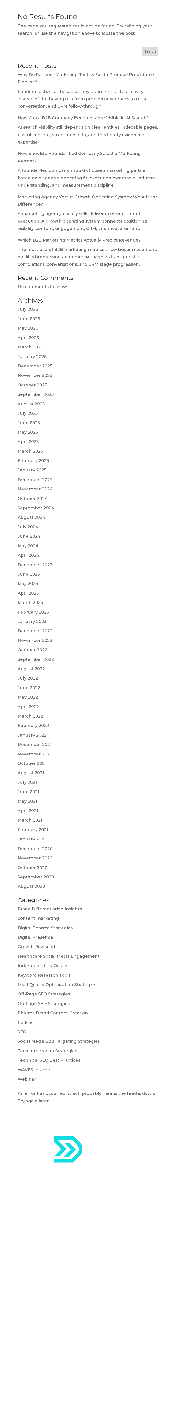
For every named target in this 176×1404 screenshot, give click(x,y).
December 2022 (35, 630)
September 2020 (36, 877)
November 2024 (35, 489)
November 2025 (35, 375)
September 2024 (36, 508)
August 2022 (31, 668)
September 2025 (36, 394)
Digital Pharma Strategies (45, 928)
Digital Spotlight (35, 1314)
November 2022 (35, 640)
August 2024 (31, 517)
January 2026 (32, 356)
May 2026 (28, 328)
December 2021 (35, 744)
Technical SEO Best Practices (49, 1060)
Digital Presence (35, 937)
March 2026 (30, 347)
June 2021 (28, 791)
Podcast (26, 1022)
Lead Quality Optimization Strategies (57, 984)
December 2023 (35, 564)
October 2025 (32, 385)
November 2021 (35, 754)
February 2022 (33, 725)
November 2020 (35, 858)
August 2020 (31, 886)
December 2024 (35, 479)
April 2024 (28, 555)
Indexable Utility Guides (43, 965)
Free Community (36, 1326)
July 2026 (28, 309)
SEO (22, 1031)
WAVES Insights (34, 1069)
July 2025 (28, 413)
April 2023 (28, 593)
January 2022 (32, 735)
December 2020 (35, 848)
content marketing (38, 918)
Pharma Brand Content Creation (53, 1013)
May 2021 (27, 801)
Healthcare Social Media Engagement (59, 956)
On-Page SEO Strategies (44, 1003)
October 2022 (32, 649)
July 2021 (27, 782)
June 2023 (29, 574)
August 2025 (31, 404)
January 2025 (32, 470)
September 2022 (36, 659)
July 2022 (28, 678)
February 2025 (33, 460)
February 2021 (33, 829)
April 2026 (28, 337)
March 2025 (30, 451)
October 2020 (32, 867)
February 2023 (33, 612)
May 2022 (28, 697)
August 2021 (31, 772)
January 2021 (32, 839)
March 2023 (30, 602)
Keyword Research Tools (44, 975)
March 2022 (30, 716)
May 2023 (28, 583)
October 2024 (33, 498)
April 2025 (28, 441)
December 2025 (35, 366)
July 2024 (28, 526)
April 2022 (28, 706)
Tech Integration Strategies (47, 1050)
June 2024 (29, 536)
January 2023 (32, 621)
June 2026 (29, 318)
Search (150, 51)
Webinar (27, 1079)
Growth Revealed (36, 946)
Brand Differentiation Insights (50, 909)
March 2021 (30, 820)
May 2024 (28, 545)
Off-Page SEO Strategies (44, 994)
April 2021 (28, 810)
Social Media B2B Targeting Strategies (59, 1041)
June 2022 (29, 687)
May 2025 (28, 432)
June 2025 (29, 422)
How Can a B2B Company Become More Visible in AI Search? (83, 117)
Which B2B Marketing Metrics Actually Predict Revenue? (79, 240)
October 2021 (32, 763)
